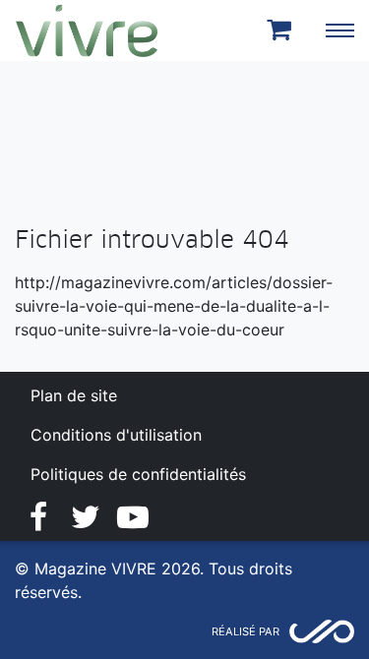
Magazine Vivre (86, 30)
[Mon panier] (282, 30)
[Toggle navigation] (339, 30)
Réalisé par (245, 631)
